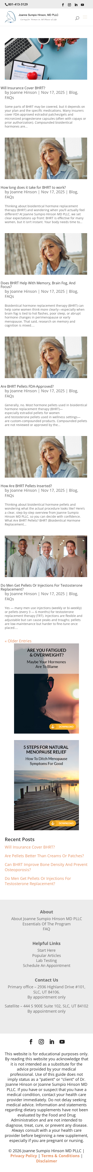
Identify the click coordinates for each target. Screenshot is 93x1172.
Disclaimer (46, 1161)
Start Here (46, 950)
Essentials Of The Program (46, 923)
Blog (73, 92)
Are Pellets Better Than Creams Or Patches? (44, 855)
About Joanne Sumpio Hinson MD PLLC (46, 918)
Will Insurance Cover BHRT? (23, 88)
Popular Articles (46, 955)
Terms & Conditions (60, 1155)
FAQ (46, 928)
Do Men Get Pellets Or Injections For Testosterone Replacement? (41, 587)
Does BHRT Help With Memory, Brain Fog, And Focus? (38, 285)
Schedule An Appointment (46, 965)
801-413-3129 (18, 4)
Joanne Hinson (23, 92)
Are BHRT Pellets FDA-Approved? (27, 386)
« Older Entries (18, 640)
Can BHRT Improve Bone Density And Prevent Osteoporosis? (46, 867)
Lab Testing (46, 960)
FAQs (9, 97)
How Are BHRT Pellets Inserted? (26, 485)
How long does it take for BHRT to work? (33, 187)
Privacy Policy (23, 1155)
